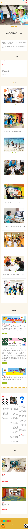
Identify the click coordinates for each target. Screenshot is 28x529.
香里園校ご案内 (5, 481)
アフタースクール (14, 128)
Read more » (4, 417)
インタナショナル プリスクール (14, 104)
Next (27, 16)
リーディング (14, 271)
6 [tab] (15, 26)
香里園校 (3, 474)
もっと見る (4, 333)
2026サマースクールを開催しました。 (5, 396)
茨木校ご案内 (4, 509)
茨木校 (3, 502)
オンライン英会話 (14, 223)
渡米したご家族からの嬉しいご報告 (13, 396)
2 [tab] (12, 26)
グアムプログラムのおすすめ (6, 376)
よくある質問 (14, 524)
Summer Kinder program (6, 324)
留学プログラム (14, 152)
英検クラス (14, 176)
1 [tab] (11, 26)
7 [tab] (16, 26)
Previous (0, 16)
